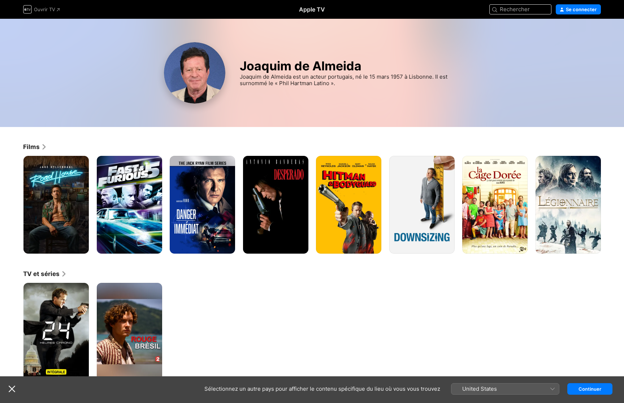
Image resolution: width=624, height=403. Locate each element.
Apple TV (312, 9)
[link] (35, 147)
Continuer (589, 389)
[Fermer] (12, 389)
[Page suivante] (608, 204)
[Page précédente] (16, 204)
